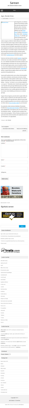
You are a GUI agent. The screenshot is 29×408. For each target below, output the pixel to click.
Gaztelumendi (4, 274)
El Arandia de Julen (5, 270)
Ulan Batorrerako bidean (8, 128)
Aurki (2, 265)
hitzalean (3, 373)
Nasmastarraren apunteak (6, 300)
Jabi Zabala (5, 18)
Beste (2, 363)
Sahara (2, 385)
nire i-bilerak (8, 120)
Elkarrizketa (3, 368)
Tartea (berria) (4, 389)
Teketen (2, 315)
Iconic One (7, 404)
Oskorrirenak (3, 243)
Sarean (14, 2)
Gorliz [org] (3, 277)
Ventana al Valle (4, 319)
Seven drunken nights (14, 103)
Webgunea (3, 172)
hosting (2, 375)
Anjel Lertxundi (4, 263)
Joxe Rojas (3, 333)
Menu (14, 10)
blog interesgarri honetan (13, 107)
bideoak (2, 366)
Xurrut (2, 322)
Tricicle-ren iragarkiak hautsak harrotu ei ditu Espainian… (13, 240)
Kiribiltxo (3, 291)
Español (2, 370)
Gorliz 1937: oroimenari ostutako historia (15, 329)
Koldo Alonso (4, 293)
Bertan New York (4, 361)
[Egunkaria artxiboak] (7, 208)
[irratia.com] (12, 253)
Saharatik (3, 310)
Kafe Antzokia (4, 289)
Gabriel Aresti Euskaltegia (6, 272)
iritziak (2, 377)
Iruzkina (3, 143)
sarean (2, 387)
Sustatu (2, 312)
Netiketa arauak (22, 341)
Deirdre (19, 58)
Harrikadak (3, 279)
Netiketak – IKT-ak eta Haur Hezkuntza (9, 341)
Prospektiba (3, 308)
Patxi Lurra (3, 305)
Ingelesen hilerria (4, 282)
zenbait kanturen (10, 55)
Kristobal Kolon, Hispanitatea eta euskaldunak (10, 236)
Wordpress (21, 404)
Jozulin (2, 286)
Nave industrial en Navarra (6, 303)
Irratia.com (3, 284)
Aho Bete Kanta (4, 260)
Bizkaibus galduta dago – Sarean (8, 345)
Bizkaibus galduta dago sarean (7, 238)
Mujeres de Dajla (4, 298)
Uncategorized (4, 392)
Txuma (2, 317)
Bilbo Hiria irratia (4, 267)
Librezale (3, 296)
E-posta (3, 166)
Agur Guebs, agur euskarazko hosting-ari (9, 233)
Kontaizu (3, 380)
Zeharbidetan (23, 68)
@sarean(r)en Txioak (5, 202)
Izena (2, 159)
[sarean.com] (12, 198)
